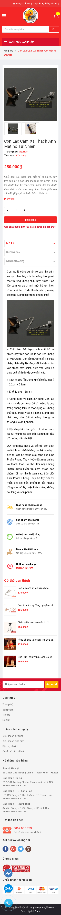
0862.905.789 (18, 785)
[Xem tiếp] (9, 198)
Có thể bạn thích (17, 580)
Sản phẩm (8, 709)
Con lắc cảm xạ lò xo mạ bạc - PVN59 (34, 588)
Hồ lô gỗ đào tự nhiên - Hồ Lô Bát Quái (35, 640)
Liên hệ (6, 720)
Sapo (37, 911)
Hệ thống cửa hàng (50, 3)
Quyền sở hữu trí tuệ (13, 751)
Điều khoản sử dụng (13, 736)
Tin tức (6, 714)
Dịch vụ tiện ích (10, 746)
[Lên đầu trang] (52, 894)
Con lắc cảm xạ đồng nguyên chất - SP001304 (36, 605)
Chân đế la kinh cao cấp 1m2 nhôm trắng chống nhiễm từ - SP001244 (33, 622)
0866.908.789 (18, 798)
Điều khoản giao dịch (13, 741)
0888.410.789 (21, 226)
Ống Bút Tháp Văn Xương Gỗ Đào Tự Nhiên (36, 657)
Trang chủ (8, 704)
